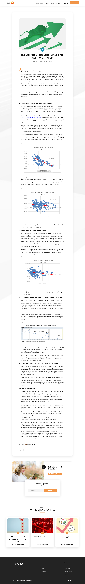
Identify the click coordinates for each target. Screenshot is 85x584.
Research (58, 3)
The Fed (25, 449)
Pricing (52, 3)
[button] (47, 3)
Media (43, 568)
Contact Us (74, 3)
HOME (37, 3)
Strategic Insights (48, 61)
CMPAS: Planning (68, 571)
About (43, 566)
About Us (42, 3)
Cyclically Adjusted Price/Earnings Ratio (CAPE (31, 117)
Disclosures (44, 571)
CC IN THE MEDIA (64, 3)
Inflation (29, 449)
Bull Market (34, 449)
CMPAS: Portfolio (68, 568)
